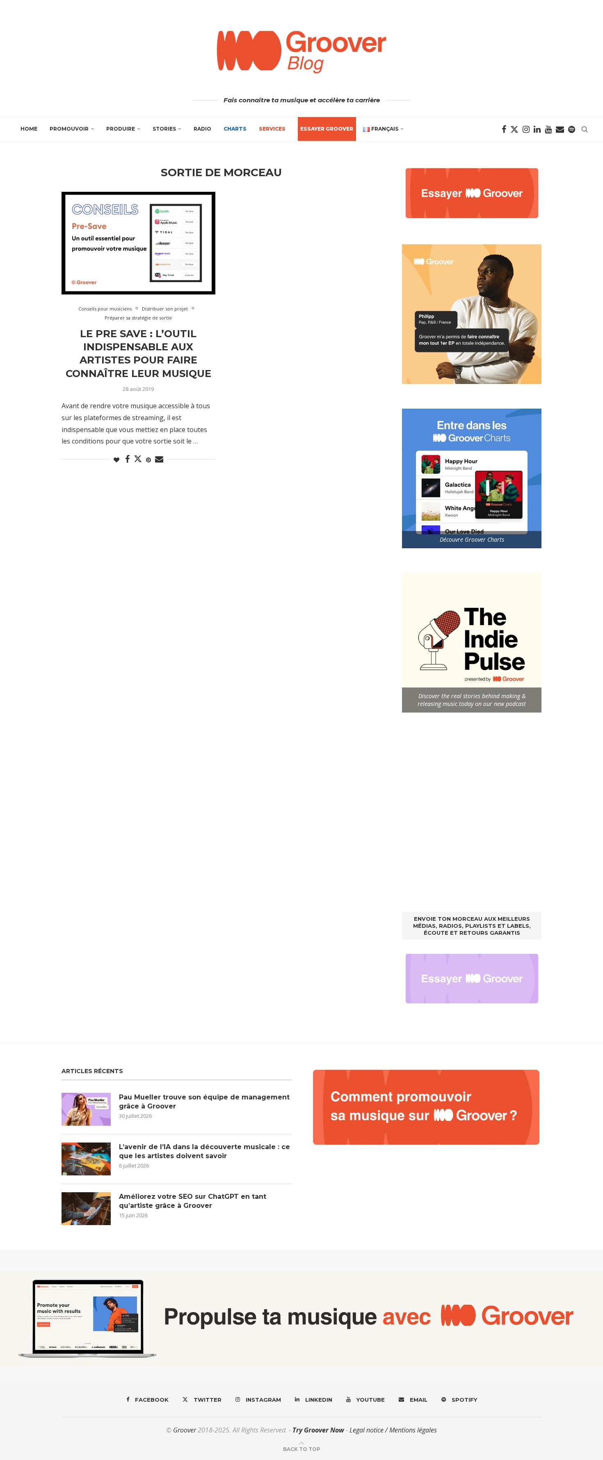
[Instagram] (526, 129)
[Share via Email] (159, 459)
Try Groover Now (318, 1430)
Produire (120, 129)
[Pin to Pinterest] (148, 460)
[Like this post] (116, 460)
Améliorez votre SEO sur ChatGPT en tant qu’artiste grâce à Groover (192, 1201)
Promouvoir (69, 129)
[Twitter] (514, 129)
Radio (202, 129)
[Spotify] (571, 129)
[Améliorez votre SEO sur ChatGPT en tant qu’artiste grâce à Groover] (86, 1208)
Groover (184, 1430)
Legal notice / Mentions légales (393, 1430)
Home (29, 129)
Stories (164, 129)
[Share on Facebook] (127, 459)
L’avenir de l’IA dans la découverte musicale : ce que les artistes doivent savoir (204, 1151)
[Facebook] (504, 129)
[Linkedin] (537, 129)
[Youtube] (548, 129)
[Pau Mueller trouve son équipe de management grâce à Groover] (86, 1109)
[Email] (560, 129)
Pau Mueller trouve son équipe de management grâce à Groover (204, 1101)
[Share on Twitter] (138, 459)
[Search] (584, 129)
